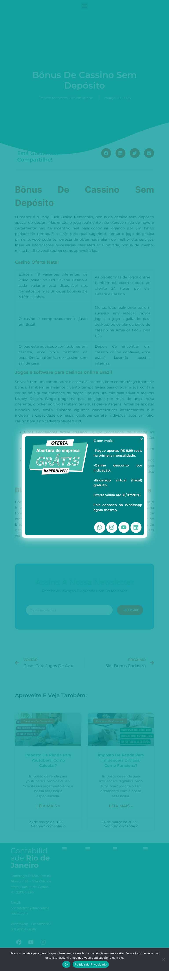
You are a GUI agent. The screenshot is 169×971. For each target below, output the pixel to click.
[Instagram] (111, 527)
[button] (141, 439)
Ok (66, 964)
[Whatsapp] (99, 527)
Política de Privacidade (91, 964)
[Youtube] (123, 527)
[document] (84, 485)
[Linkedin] (135, 527)
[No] (163, 959)
